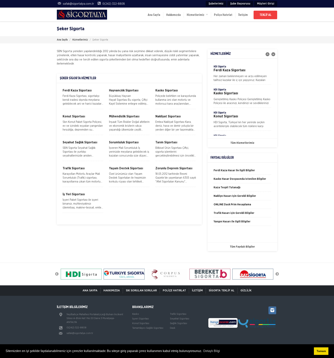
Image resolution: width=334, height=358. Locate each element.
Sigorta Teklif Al (221, 290)
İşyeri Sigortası (140, 319)
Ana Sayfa (154, 14)
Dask (172, 328)
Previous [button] (57, 274)
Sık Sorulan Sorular (141, 290)
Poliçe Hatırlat (223, 14)
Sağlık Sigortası (178, 323)
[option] (242, 75)
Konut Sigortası (140, 323)
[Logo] (82, 14)
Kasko (135, 314)
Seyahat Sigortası (179, 319)
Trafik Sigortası (178, 314)
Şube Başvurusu (240, 3)
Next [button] (277, 274)
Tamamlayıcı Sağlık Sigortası (147, 328)
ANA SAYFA (90, 290)
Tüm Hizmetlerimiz (242, 143)
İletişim (243, 14)
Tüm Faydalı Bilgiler (242, 246)
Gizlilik (245, 290)
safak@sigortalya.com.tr (79, 333)
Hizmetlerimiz (80, 40)
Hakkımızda (173, 14)
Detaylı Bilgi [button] (211, 351)
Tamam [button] (321, 351)
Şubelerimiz (216, 3)
